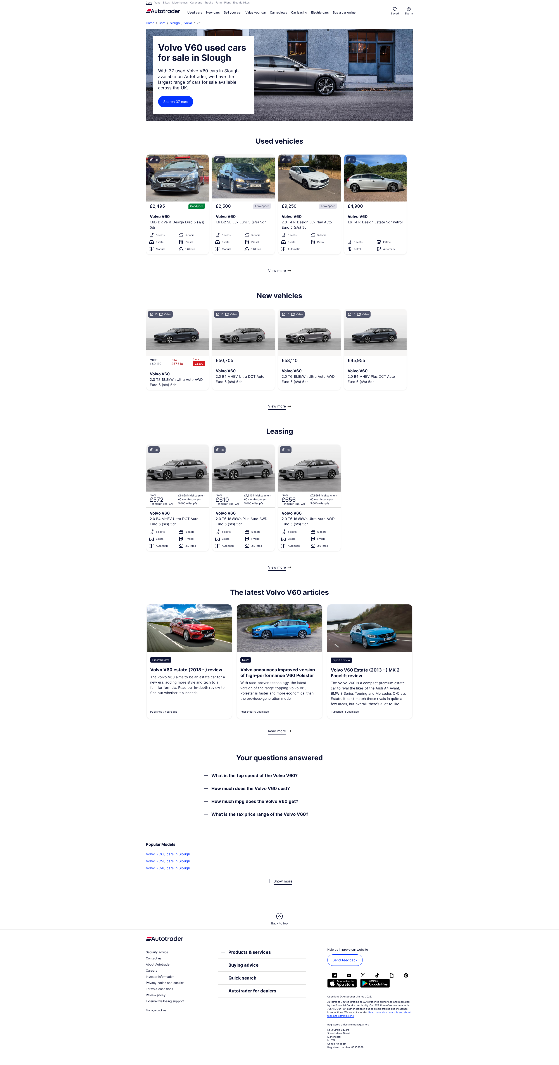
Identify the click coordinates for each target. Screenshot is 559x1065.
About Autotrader (158, 964)
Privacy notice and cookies (165, 983)
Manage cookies (156, 1010)
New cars (213, 12)
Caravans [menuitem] (196, 2)
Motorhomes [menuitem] (180, 2)
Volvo (188, 23)
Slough (175, 23)
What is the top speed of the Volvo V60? (254, 775)
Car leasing (299, 12)
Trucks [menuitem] (209, 2)
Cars (162, 23)
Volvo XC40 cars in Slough (168, 868)
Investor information (160, 976)
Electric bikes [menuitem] (241, 2)
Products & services (249, 952)
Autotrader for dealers (252, 991)
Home (150, 23)
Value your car (255, 12)
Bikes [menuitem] (166, 2)
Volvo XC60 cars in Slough (168, 854)
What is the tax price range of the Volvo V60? (259, 814)
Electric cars (320, 12)
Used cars (194, 12)
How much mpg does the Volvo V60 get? (254, 801)
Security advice (157, 952)
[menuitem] (195, 12)
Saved (395, 13)
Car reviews (278, 12)
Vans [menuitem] (157, 2)
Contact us (153, 958)
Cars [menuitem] (149, 2)
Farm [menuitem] (219, 2)
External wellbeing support (165, 1001)
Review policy (156, 995)
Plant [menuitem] (227, 2)
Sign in (409, 13)
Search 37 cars (175, 101)
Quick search (242, 978)
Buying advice (243, 965)
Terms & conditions (159, 989)
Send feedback (345, 960)
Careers (151, 970)
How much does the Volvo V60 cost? (250, 788)
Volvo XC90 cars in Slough (168, 861)
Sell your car (233, 12)
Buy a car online (344, 12)
